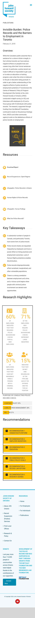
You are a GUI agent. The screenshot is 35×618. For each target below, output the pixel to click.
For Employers (25, 506)
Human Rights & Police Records (17, 197)
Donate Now (8, 582)
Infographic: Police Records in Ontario (19, 188)
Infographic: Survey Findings (16, 209)
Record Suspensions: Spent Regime (18, 177)
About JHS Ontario (7, 507)
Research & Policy (8, 534)
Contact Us (8, 541)
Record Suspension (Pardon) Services (8, 517)
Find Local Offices (7, 527)
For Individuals (25, 511)
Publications (8, 23)
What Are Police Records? (15, 218)
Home (22, 501)
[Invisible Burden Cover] (17, 135)
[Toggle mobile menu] (31, 5)
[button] (17, 432)
